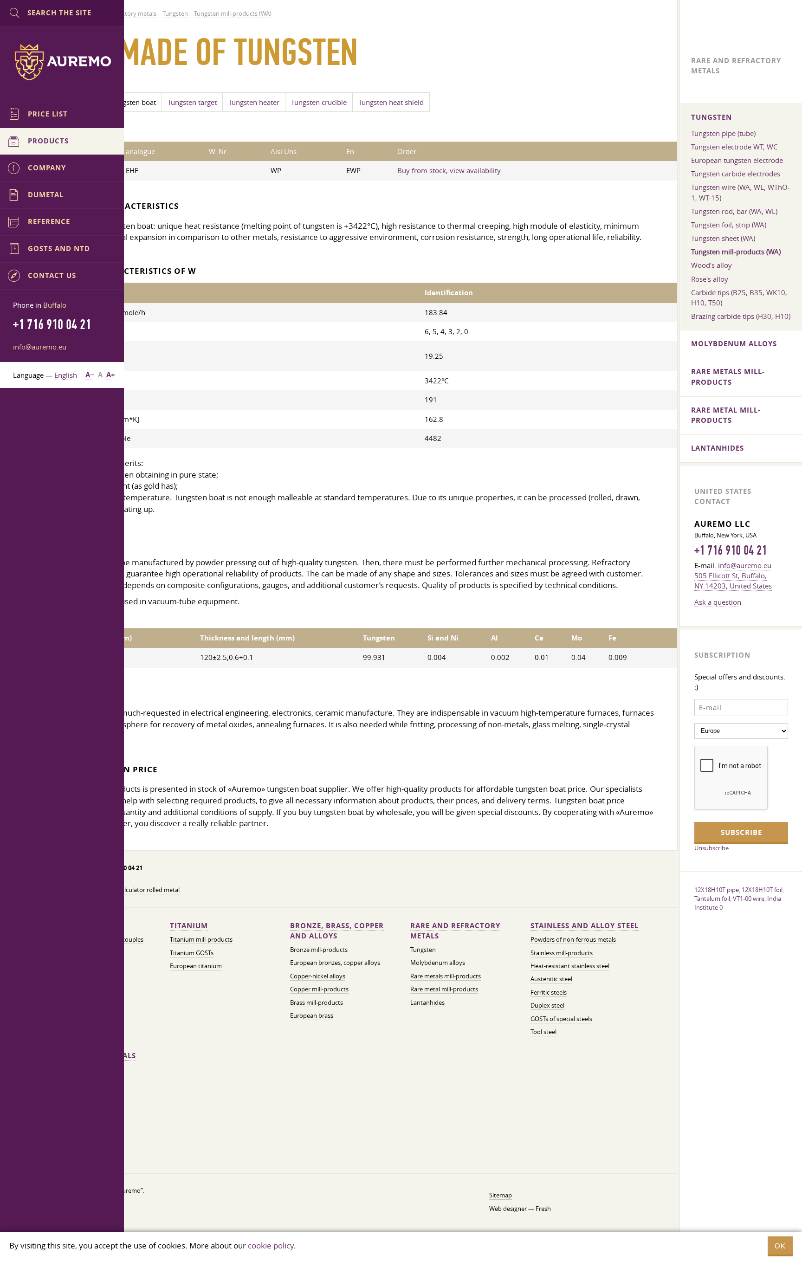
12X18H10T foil (762, 890)
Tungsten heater (253, 102)
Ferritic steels (548, 992)
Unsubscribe (711, 848)
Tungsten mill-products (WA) (736, 251)
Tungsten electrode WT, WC (734, 146)
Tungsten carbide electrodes (735, 173)
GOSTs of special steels (561, 1019)
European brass (311, 1016)
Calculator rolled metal (148, 890)
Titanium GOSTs (191, 953)
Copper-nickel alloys (317, 976)
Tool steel (543, 1032)
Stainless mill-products (561, 953)
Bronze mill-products (319, 950)
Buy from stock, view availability (449, 170)
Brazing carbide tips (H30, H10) (740, 316)
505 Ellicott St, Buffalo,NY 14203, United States (733, 580)
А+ (110, 375)
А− (89, 375)
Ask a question (717, 602)
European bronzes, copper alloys (335, 963)
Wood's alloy (711, 265)
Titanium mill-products (201, 940)
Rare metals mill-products (445, 976)
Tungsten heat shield (391, 102)
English (65, 375)
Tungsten (423, 950)
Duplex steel (547, 1005)
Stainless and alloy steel (584, 926)
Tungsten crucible (319, 102)
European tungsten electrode (737, 160)
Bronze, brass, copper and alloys (337, 931)
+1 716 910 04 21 (730, 550)
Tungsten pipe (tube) (723, 133)
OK (780, 1246)
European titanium (196, 966)
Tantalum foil (712, 898)
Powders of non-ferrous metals (573, 940)
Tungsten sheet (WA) (723, 238)
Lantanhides (427, 1003)
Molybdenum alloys (437, 963)
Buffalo (54, 305)
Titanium (189, 926)
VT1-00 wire (748, 898)
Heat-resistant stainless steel (569, 966)
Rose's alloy (709, 279)
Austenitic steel (551, 979)
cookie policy (271, 1245)
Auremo (62, 62)
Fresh (543, 1209)
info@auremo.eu (39, 346)
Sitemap (500, 1195)
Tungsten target (192, 102)
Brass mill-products (316, 1003)
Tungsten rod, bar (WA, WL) (734, 211)
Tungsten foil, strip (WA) (728, 224)
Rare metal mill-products (444, 989)
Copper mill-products (319, 989)
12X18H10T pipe (716, 890)
